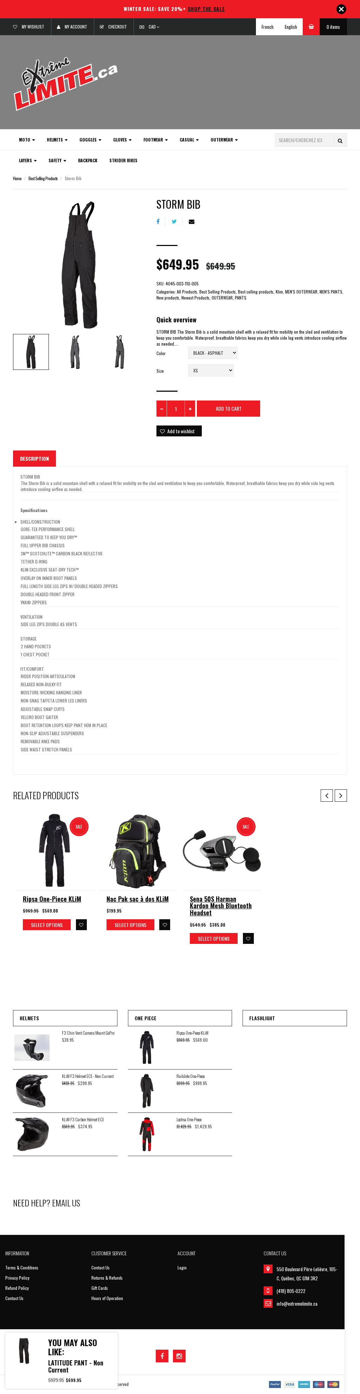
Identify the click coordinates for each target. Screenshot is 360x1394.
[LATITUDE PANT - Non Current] (24, 1351)
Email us (66, 1202)
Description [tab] (34, 458)
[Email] (194, 221)
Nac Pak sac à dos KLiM (138, 898)
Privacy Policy (17, 1278)
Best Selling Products (43, 178)
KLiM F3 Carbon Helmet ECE (83, 1119)
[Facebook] (160, 221)
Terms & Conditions (21, 1267)
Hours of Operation (107, 1298)
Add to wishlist (181, 431)
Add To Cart (229, 408)
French (268, 26)
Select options (47, 924)
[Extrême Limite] (65, 83)
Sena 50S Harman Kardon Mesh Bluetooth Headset (221, 905)
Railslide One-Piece (190, 1076)
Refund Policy (17, 1288)
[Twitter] (177, 221)
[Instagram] (179, 1356)
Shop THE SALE (206, 8)
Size (160, 371)
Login (182, 1267)
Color (161, 353)
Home (17, 178)
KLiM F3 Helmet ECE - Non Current (88, 1076)
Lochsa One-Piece (188, 1119)
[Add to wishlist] (81, 924)
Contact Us (14, 1298)
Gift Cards (99, 1288)
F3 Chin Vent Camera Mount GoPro (88, 1033)
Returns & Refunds (107, 1278)
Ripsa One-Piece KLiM (52, 898)
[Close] (341, 9)
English (291, 26)
